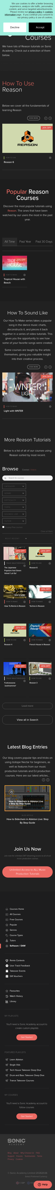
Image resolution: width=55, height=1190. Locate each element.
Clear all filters (47, 531)
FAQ (38, 1153)
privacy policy (35, 12)
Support (11, 1156)
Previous (45, 118)
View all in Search (27, 719)
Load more (27, 705)
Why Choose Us (27, 1153)
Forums (19, 1156)
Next (50, 118)
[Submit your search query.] (5, 477)
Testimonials (30, 1156)
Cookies (19, 1159)
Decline (14, 27)
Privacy (11, 1159)
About (15, 1153)
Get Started (27, 1037)
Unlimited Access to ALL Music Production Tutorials (27, 871)
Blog (9, 1153)
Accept (40, 27)
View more (33, 118)
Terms (39, 1156)
